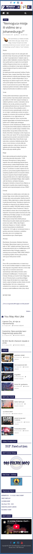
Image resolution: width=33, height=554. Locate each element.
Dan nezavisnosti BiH (20, 365)
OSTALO (6, 19)
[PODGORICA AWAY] (7, 428)
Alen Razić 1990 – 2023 (7, 504)
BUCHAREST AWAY (6, 510)
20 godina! (17, 374)
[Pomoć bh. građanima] (7, 383)
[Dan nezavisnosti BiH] (7, 364)
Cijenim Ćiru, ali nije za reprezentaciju (11, 322)
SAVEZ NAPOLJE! (19, 402)
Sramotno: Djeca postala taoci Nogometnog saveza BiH (14, 332)
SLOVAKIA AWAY (8, 412)
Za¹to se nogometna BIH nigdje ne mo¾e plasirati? (15, 303)
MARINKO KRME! (19, 355)
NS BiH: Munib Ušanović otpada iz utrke (15, 342)
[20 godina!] (7, 374)
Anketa (29, 311)
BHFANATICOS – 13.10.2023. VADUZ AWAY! (12, 495)
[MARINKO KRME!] (7, 354)
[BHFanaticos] (16, 6)
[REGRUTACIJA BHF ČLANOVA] (7, 417)
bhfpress (18, 34)
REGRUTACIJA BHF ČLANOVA (19, 419)
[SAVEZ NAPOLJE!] (7, 401)
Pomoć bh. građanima (20, 384)
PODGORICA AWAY (20, 429)
